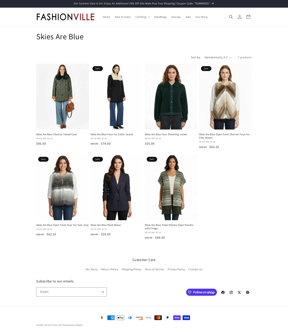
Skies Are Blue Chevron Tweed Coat (56, 134)
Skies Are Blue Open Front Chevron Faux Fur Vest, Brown (224, 136)
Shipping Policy (131, 269)
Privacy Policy (176, 269)
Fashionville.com (53, 325)
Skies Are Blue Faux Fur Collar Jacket (112, 134)
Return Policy (109, 269)
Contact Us (195, 269)
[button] (142, 17)
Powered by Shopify (72, 325)
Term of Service (154, 269)
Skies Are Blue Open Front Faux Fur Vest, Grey (62, 225)
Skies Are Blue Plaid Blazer (106, 225)
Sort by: (195, 57)
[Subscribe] (102, 292)
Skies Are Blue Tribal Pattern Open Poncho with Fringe (169, 227)
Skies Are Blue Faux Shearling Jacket (166, 134)
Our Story (92, 269)
